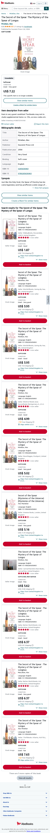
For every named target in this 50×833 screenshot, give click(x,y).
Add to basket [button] (25, 264)
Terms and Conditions (34, 831)
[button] (25, 52)
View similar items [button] (25, 100)
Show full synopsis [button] (42, 188)
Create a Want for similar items (25, 105)
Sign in (40, 3)
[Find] (46, 8)
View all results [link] (25, 778)
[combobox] (28, 8)
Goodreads (28, 26)
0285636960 (23, 169)
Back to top (25, 787)
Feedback (48, 299)
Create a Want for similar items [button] (25, 201)
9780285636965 (25, 173)
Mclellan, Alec (7, 24)
